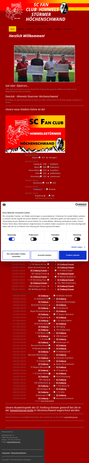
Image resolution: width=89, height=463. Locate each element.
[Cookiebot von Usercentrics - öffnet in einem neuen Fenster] (77, 205)
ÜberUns (21, 29)
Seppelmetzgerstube (21, 410)
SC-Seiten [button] (67, 29)
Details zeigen (77, 247)
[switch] (33, 239)
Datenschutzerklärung (18, 453)
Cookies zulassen (72, 255)
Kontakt (58, 29)
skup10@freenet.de (71, 417)
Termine (49, 29)
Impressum (6, 453)
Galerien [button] (39, 29)
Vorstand (30, 29)
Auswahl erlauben (44, 255)
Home (13, 29)
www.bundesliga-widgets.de (47, 198)
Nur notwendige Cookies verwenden (16, 255)
